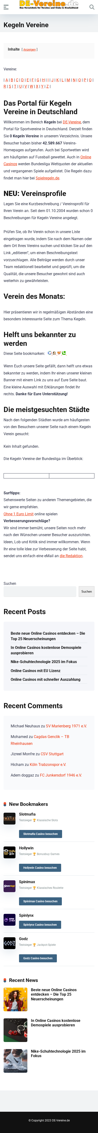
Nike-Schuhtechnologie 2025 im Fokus (44, 662)
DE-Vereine (72, 122)
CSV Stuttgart (52, 754)
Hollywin (26, 848)
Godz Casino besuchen (38, 958)
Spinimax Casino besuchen (40, 901)
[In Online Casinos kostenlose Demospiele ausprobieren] (15, 1040)
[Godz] (9, 948)
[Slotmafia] (9, 823)
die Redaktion (71, 556)
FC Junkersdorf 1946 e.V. (61, 775)
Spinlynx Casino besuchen (40, 924)
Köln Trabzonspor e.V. (48, 764)
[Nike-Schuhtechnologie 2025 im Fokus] (15, 1071)
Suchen (10, 583)
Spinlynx (26, 915)
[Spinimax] (9, 891)
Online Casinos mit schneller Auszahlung (45, 679)
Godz (23, 939)
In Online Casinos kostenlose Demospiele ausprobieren (46, 650)
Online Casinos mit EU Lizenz (35, 671)
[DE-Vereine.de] (49, 5)
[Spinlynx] (9, 924)
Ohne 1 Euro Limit (19, 514)
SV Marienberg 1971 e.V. (66, 726)
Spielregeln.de (47, 178)
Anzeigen (29, 49)
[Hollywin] (9, 857)
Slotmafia (27, 814)
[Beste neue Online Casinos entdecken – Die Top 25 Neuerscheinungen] (15, 1010)
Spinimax (27, 882)
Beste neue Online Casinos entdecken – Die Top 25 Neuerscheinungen (48, 636)
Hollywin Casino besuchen (40, 867)
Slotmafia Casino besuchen (40, 834)
